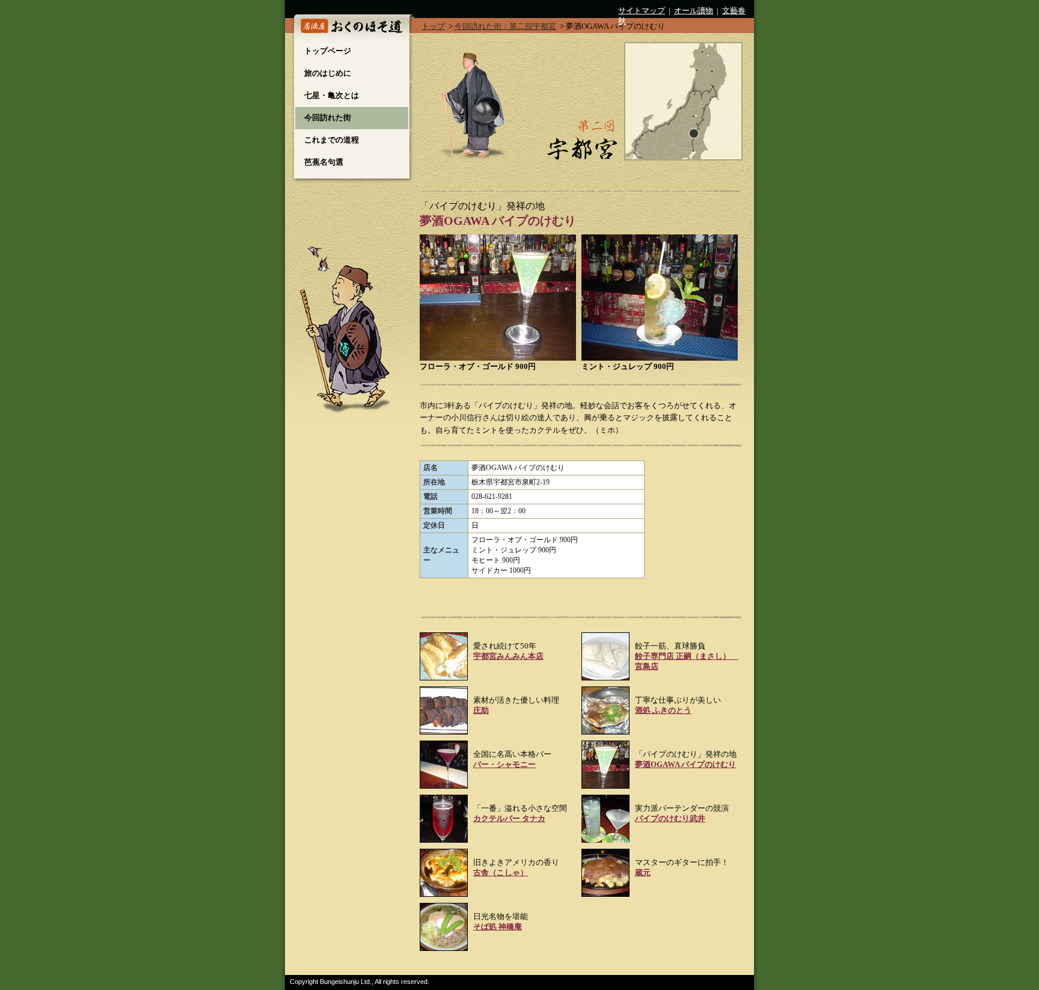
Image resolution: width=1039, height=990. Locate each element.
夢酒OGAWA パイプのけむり (685, 764)
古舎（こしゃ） (500, 873)
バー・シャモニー (504, 764)
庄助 (481, 710)
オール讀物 (693, 11)
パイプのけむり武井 (670, 818)
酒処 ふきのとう (663, 710)
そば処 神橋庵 (497, 927)
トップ (433, 26)
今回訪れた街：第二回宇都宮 (505, 26)
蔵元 (643, 873)
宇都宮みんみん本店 (508, 656)
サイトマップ (641, 11)
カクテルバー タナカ (509, 818)
